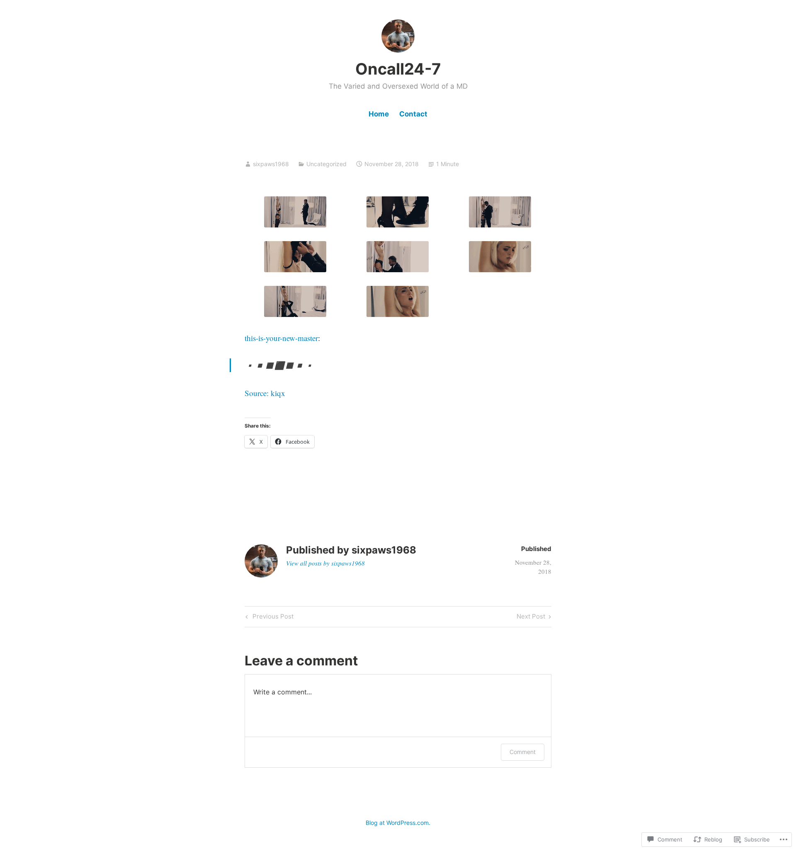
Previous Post (268, 618)
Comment (523, 751)
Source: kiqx (265, 393)
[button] (295, 211)
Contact (413, 114)
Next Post (531, 618)
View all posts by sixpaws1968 (325, 563)
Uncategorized (326, 163)
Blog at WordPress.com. (398, 822)
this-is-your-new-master (281, 338)
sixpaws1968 (271, 163)
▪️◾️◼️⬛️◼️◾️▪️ (279, 365)
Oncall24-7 (398, 68)
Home (379, 114)
